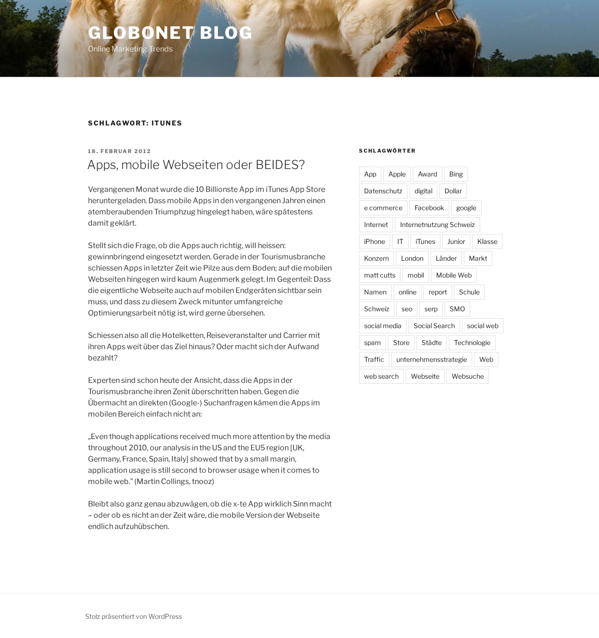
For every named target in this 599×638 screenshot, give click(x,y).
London (412, 258)
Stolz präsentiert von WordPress (133, 616)
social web (482, 326)
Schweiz (376, 309)
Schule (469, 292)
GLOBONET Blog (170, 32)
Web (486, 359)
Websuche (468, 376)
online (407, 292)
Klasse (487, 241)
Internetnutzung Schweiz (437, 224)
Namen (375, 292)
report (438, 292)
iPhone (374, 241)
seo (407, 309)
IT (400, 241)
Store (401, 342)
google (466, 208)
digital (423, 191)
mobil (416, 275)
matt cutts (379, 275)
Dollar (453, 191)
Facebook (429, 208)
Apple (397, 174)
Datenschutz (383, 191)
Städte (432, 342)
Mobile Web (454, 275)
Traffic (374, 359)
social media (383, 326)
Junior (456, 241)
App (370, 174)
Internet (376, 224)
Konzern (376, 258)
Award (427, 174)
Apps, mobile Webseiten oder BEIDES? (196, 164)
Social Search (434, 326)
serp (431, 309)
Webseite (425, 376)
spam (372, 342)
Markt (478, 258)
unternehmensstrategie (431, 359)
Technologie (472, 342)
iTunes (425, 241)
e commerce (383, 208)
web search (381, 376)
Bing (456, 174)
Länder (446, 258)
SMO (457, 309)
